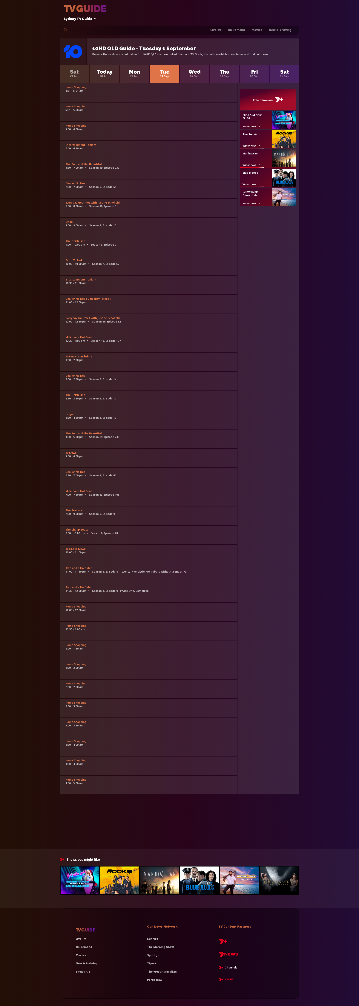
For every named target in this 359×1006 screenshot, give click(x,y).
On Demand (236, 30)
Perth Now (154, 980)
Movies (257, 30)
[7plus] (223, 943)
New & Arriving (280, 30)
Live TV (215, 30)
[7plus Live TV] (229, 968)
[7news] (228, 956)
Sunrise (152, 938)
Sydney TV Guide (78, 19)
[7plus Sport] (226, 980)
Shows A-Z (83, 971)
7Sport (152, 963)
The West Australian (162, 971)
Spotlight (154, 955)
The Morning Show (160, 947)
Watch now (249, 126)
